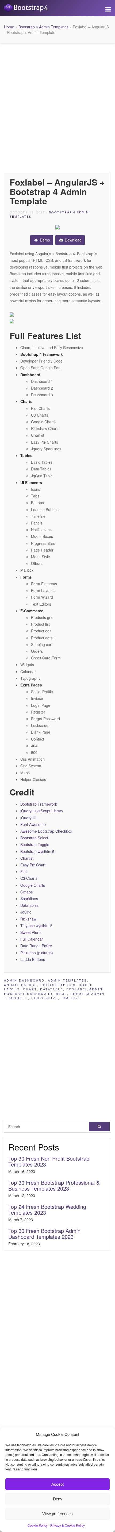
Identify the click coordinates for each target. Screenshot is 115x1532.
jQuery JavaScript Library (41, 810)
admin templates (67, 980)
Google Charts (32, 885)
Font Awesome (33, 824)
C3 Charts (28, 878)
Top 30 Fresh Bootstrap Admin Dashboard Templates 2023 (44, 1233)
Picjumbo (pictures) (36, 952)
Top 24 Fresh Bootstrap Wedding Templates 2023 (47, 1209)
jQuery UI (28, 817)
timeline (71, 998)
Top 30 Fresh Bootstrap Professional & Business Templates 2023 (54, 1185)
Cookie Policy (38, 1525)
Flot (23, 871)
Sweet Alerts (30, 932)
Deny (57, 1499)
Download (73, 240)
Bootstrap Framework (38, 804)
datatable (51, 989)
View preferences (57, 1513)
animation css (20, 985)
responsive (44, 998)
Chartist (26, 858)
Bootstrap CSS (58, 985)
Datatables (29, 905)
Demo (44, 240)
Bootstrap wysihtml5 (37, 851)
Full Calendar (31, 939)
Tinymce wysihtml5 (36, 925)
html (61, 993)
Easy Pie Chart (32, 864)
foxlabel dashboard (28, 993)
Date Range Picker (36, 945)
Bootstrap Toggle (34, 844)
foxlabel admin (84, 989)
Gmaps (26, 892)
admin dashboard (24, 980)
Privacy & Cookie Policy (67, 1525)
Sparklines (29, 898)
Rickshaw (28, 919)
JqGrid (26, 912)
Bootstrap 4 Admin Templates (43, 26)
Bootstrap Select (34, 837)
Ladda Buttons (32, 959)
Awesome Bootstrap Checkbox (46, 831)
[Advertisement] (57, 106)
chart (30, 989)
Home (9, 26)
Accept (57, 1484)
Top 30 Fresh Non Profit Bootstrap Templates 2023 (48, 1161)
